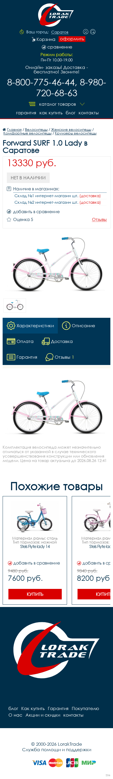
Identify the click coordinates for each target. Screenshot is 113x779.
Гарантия (26, 112)
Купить (35, 594)
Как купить (51, 112)
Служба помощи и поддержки (56, 749)
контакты (89, 112)
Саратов (59, 32)
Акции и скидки (42, 715)
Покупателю (85, 708)
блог (70, 112)
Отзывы (99, 219)
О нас (15, 715)
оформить (72, 38)
